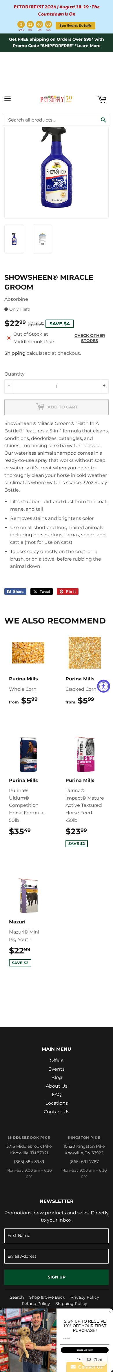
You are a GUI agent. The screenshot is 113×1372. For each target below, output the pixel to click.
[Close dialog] (110, 1311)
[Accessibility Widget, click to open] (103, 686)
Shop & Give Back (47, 1297)
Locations (56, 1103)
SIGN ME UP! (84, 1350)
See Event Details (75, 26)
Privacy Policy (84, 1297)
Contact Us (57, 1112)
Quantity (14, 374)
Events (56, 1069)
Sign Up (56, 1277)
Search (17, 1297)
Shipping (14, 353)
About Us (57, 1086)
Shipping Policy (71, 1303)
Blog (56, 1077)
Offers (56, 1060)
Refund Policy (36, 1303)
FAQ (56, 1094)
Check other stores (89, 338)
